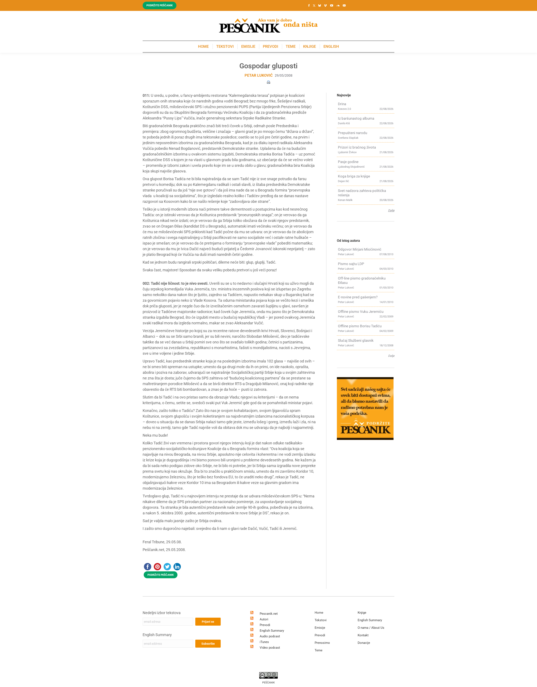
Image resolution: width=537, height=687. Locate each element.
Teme (318, 650)
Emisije (320, 628)
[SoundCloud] (338, 5)
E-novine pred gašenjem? (358, 297)
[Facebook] (309, 5)
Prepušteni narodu (352, 133)
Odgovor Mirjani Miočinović (359, 249)
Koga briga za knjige (354, 176)
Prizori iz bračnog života (357, 147)
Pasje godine (348, 162)
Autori (264, 619)
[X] (314, 5)
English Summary (157, 635)
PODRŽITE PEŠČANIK (160, 574)
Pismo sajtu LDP (351, 264)
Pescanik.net (269, 614)
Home (319, 613)
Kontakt (363, 635)
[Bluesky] (319, 5)
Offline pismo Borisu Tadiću (360, 326)
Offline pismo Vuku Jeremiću (360, 311)
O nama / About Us (371, 628)
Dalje (391, 210)
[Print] (268, 81)
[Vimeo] (325, 5)
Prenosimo (322, 643)
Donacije (364, 643)
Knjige (362, 613)
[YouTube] (331, 5)
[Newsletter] (344, 5)
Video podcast (270, 647)
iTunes (264, 642)
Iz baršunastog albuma (356, 118)
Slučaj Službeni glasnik (356, 340)
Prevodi (265, 625)
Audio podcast (270, 636)
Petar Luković (259, 75)
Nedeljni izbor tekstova (162, 613)
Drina (342, 104)
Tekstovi (321, 620)
